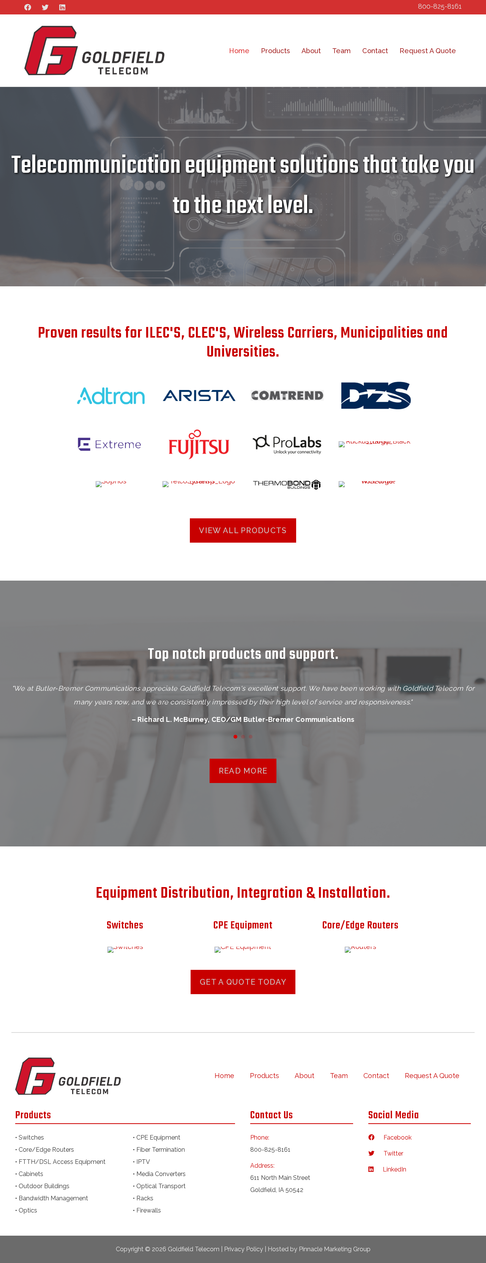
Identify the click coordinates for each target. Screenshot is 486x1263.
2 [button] (243, 737)
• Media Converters (159, 1174)
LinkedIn (390, 1169)
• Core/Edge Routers (44, 1149)
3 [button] (250, 737)
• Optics (26, 1210)
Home (239, 51)
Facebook (394, 1137)
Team (341, 51)
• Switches (29, 1137)
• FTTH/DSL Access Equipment (60, 1161)
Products (275, 51)
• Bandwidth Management (51, 1198)
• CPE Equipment (156, 1137)
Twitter (389, 1153)
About (311, 51)
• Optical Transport (159, 1186)
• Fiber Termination (159, 1149)
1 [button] (235, 737)
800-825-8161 (440, 6)
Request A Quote (427, 51)
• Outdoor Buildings (42, 1186)
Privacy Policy (243, 1249)
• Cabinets (29, 1174)
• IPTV (141, 1161)
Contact (375, 51)
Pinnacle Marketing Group (335, 1249)
